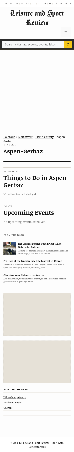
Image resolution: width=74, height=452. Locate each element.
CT (39, 3)
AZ (16, 3)
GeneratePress (37, 447)
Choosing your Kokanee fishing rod (23, 275)
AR (22, 3)
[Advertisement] (37, 88)
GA (55, 3)
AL (6, 3)
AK (11, 3)
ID (66, 3)
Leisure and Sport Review (37, 18)
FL (50, 3)
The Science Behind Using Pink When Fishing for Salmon (39, 245)
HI (61, 3)
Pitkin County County (14, 397)
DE (45, 3)
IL (70, 3)
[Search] (68, 44)
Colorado (9, 137)
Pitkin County (44, 137)
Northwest (25, 137)
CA (27, 3)
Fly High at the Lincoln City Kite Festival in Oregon (32, 261)
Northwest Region (12, 402)
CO (33, 3)
